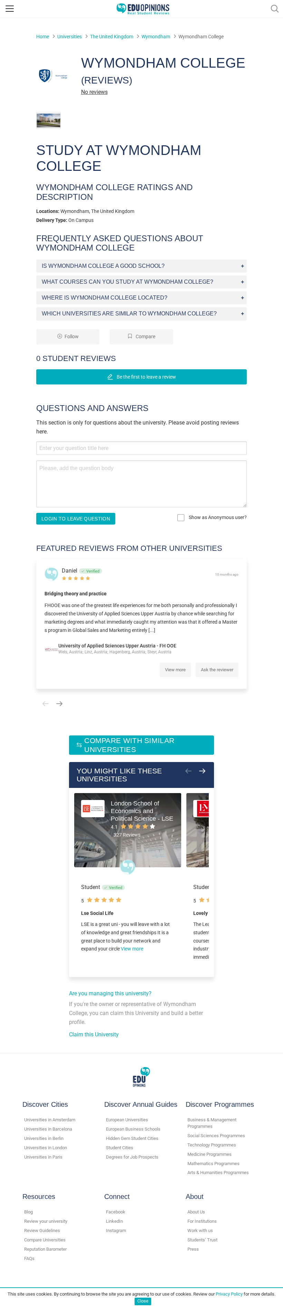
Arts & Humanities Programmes (218, 1172)
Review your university (45, 1221)
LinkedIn (114, 1221)
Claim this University (94, 1034)
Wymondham (156, 36)
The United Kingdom (111, 36)
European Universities (127, 1119)
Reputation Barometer (45, 1249)
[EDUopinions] (142, 8)
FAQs (29, 1258)
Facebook (115, 1211)
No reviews (94, 92)
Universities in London (45, 1147)
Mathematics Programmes (213, 1163)
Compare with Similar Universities (129, 744)
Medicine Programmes (209, 1154)
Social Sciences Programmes (216, 1135)
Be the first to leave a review (146, 377)
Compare (145, 337)
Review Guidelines (42, 1230)
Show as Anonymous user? (217, 517)
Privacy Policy (229, 1294)
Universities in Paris (43, 1157)
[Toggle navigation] (9, 8)
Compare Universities (45, 1239)
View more (175, 669)
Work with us (200, 1230)
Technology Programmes (211, 1145)
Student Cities (119, 1147)
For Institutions (202, 1221)
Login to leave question (75, 518)
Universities (69, 36)
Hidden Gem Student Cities (132, 1138)
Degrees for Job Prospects (132, 1157)
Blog (28, 1211)
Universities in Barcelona (48, 1129)
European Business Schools (133, 1129)
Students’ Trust (202, 1239)
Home (42, 36)
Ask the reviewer (217, 669)
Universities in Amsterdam (49, 1119)
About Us (196, 1211)
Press (193, 1249)
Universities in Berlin (44, 1138)
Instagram (116, 1230)
